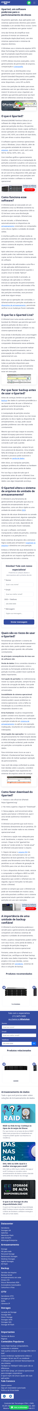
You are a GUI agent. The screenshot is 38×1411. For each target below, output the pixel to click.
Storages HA (6, 1230)
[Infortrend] (19, 188)
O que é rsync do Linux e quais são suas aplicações (16, 1377)
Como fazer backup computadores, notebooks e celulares (14, 1347)
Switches (4, 1233)
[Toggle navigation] (34, 3)
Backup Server (6, 1275)
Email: (4, 1031)
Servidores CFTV (7, 1296)
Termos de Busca (7, 1336)
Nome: (4, 1023)
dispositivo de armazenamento (13, 305)
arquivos (4, 150)
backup (4, 400)
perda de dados (18, 458)
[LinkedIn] (4, 1396)
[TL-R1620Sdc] (15, 991)
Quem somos (6, 1385)
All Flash (4, 1264)
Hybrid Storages (7, 1261)
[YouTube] (10, 1396)
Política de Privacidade (10, 1390)
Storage (4, 1249)
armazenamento (7, 226)
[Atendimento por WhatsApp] (29, 3)
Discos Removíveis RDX (10, 1282)
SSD (23, 510)
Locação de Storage (8, 1312)
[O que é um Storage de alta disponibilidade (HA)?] (18, 1189)
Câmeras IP (5, 1303)
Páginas (4, 1339)
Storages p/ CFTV (7, 1298)
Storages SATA (6, 1320)
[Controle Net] (5, 3)
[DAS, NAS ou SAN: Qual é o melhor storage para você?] (18, 1151)
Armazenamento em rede (11, 1277)
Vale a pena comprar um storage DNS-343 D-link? (18, 1352)
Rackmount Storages (9, 1256)
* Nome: (7, 580)
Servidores (5, 1228)
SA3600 (15, 1081)
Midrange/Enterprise (9, 1240)
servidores (19, 964)
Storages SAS (6, 1322)
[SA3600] (15, 1067)
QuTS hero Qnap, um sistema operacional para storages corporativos (17, 1372)
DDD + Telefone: (10, 599)
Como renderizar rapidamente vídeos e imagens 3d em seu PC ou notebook (16, 1357)
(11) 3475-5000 (19, 1016)
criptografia (18, 66)
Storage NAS (6, 1315)
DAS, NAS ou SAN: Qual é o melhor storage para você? (15, 1164)
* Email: (7, 590)
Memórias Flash (7, 1235)
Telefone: (5, 1040)
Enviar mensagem (19, 622)
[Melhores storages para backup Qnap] (19, 907)
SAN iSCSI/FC (6, 1238)
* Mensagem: (9, 609)
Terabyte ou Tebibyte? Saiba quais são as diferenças (17, 1367)
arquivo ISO (23, 852)
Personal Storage (7, 1254)
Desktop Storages (8, 1259)
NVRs (3, 1301)
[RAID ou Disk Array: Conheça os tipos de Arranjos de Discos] (18, 1113)
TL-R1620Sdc (16, 1004)
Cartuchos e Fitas (8, 1287)
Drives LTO (5, 1280)
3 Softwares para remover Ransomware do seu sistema (17, 1362)
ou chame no (19, 1019)
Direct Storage (6, 1317)
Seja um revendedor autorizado (13, 1388)
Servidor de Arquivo (9, 1272)
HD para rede (6, 1251)
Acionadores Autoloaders (11, 1285)
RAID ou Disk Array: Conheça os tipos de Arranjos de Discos (17, 1126)
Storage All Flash (7, 1324)
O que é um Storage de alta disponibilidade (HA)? (15, 1202)
